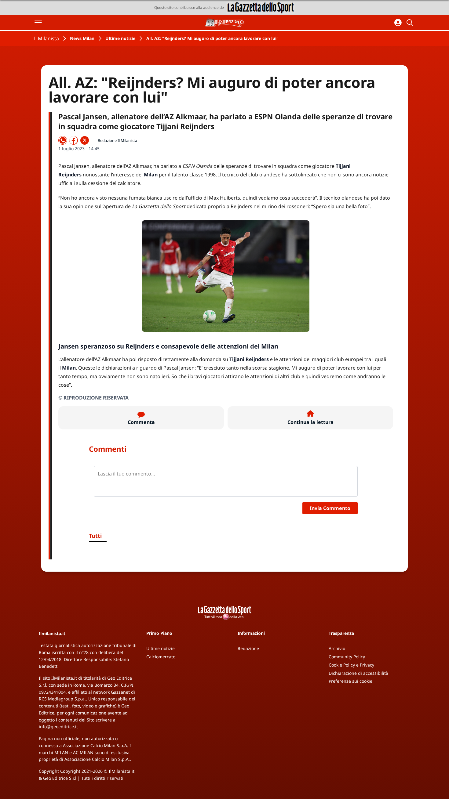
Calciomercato (160, 657)
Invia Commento (330, 508)
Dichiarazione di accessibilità (358, 673)
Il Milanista (46, 38)
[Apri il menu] (38, 22)
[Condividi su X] (84, 140)
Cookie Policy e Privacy (351, 665)
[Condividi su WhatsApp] (62, 140)
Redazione (248, 648)
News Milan (82, 38)
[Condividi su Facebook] (73, 140)
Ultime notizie (120, 38)
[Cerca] (411, 22)
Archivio (337, 648)
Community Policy (347, 657)
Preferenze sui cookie (350, 681)
